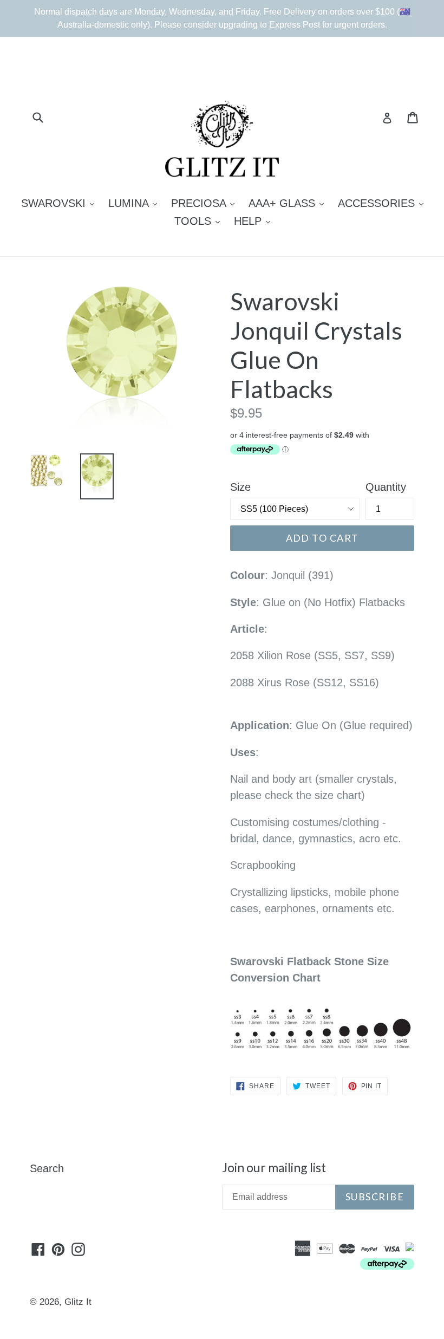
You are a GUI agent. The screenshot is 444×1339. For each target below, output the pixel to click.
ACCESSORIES (383, 203)
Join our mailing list (274, 1167)
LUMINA (135, 203)
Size (240, 487)
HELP (255, 220)
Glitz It (78, 1302)
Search (47, 1168)
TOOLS (199, 220)
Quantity (385, 487)
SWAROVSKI (60, 203)
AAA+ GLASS (289, 203)
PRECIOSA (205, 203)
